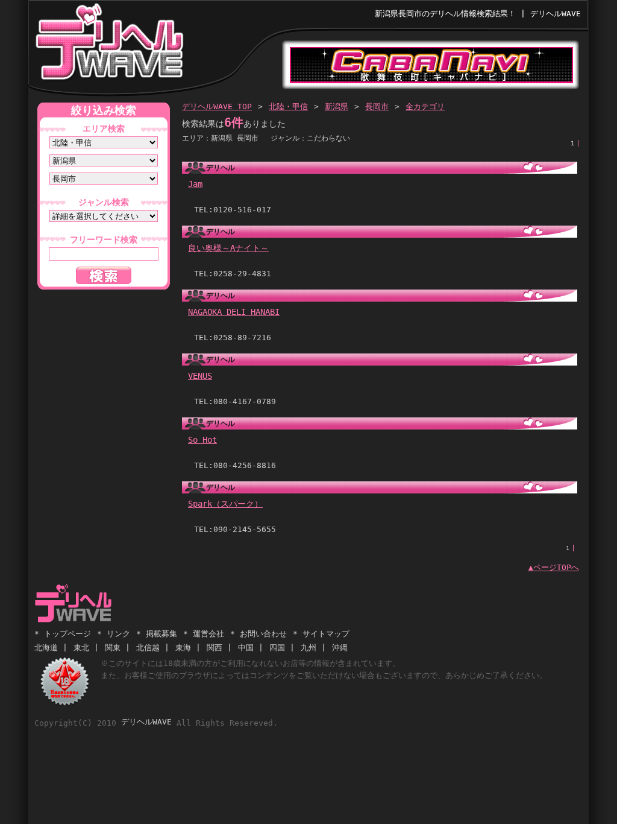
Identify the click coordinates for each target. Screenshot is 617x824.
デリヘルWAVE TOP (217, 106)
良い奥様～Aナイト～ (228, 248)
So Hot (202, 440)
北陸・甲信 (288, 106)
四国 (277, 647)
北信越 (148, 647)
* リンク (113, 633)
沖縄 (340, 647)
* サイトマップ (321, 633)
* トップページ (62, 633)
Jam (195, 184)
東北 (81, 647)
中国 (246, 647)
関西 (214, 647)
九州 (308, 647)
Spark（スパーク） (225, 504)
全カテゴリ (425, 106)
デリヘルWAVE (108, 44)
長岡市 (377, 106)
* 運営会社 (203, 633)
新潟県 (336, 106)
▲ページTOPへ (553, 567)
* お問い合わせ (258, 633)
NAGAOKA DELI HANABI (234, 312)
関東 (113, 647)
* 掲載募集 (156, 633)
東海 (183, 647)
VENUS (200, 376)
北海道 (46, 647)
